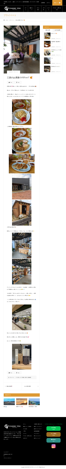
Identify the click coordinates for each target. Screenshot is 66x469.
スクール (48, 8)
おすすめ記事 (57, 30)
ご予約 (43, 8)
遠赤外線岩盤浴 (36, 431)
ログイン (48, 2)
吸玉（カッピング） (37, 435)
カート (58, 2)
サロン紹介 (38, 8)
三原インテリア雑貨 (20, 377)
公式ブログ (25, 438)
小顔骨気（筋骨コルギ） (38, 424)
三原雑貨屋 (29, 377)
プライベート (12, 377)
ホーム (26, 8)
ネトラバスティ (36, 433)
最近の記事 (48, 30)
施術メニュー (31, 8)
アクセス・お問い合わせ (57, 8)
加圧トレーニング (37, 438)
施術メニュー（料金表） (27, 426)
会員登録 (43, 2)
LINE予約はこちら (53, 428)
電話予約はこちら (53, 440)
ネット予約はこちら (53, 434)
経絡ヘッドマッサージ (38, 426)
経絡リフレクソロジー (38, 428)
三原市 (25, 377)
